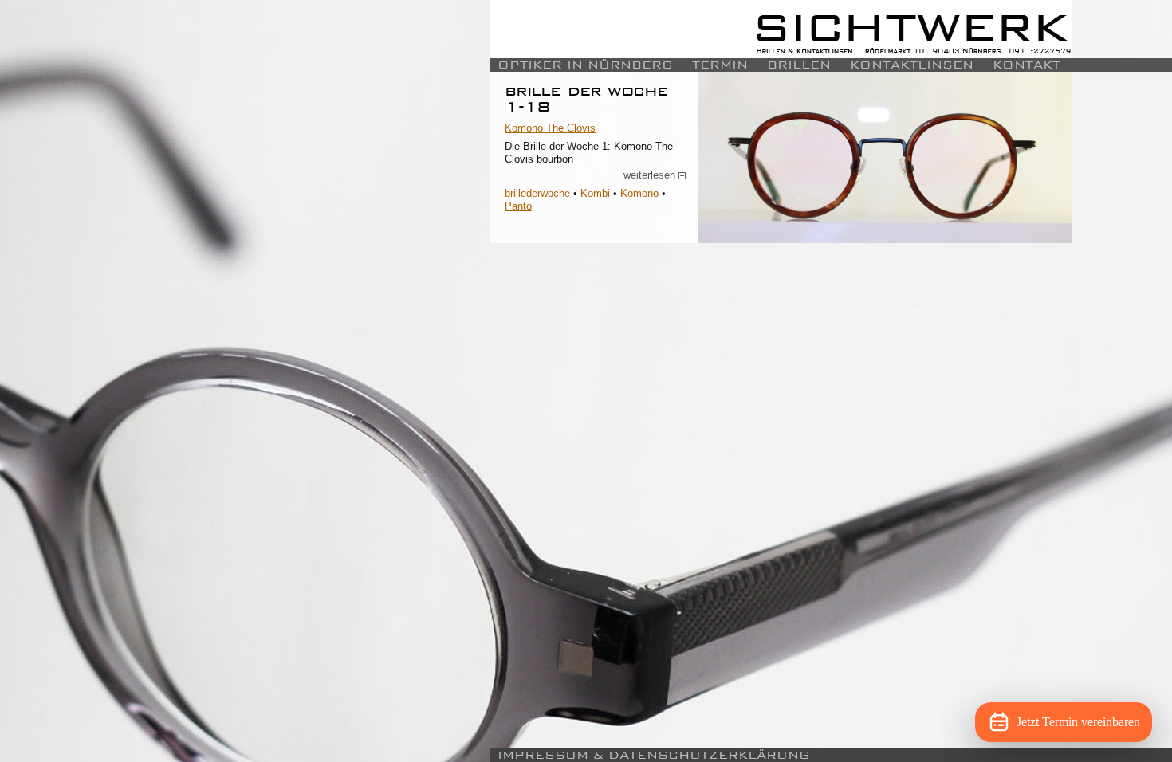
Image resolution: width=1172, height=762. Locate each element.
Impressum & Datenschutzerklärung (654, 755)
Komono (639, 193)
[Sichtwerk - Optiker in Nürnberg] (781, 29)
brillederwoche (537, 193)
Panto (518, 206)
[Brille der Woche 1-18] (885, 157)
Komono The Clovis (550, 128)
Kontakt (1026, 65)
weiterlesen (654, 175)
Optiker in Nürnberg (585, 65)
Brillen (799, 65)
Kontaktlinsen (911, 65)
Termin (720, 65)
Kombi (595, 193)
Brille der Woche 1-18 (586, 98)
